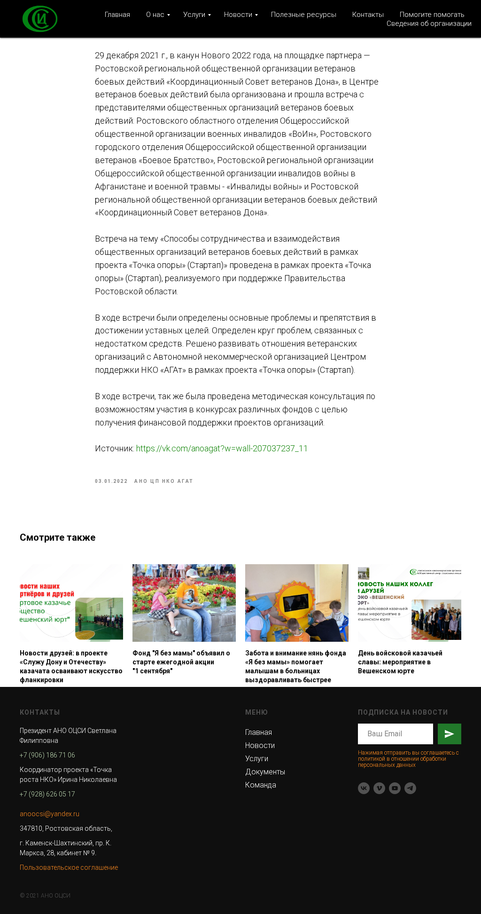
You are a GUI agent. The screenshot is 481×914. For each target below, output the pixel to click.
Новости (238, 14)
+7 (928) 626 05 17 (47, 794)
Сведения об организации (429, 23)
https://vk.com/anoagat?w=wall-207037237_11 (222, 448)
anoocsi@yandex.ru (49, 814)
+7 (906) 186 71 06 (47, 755)
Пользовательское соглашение (69, 867)
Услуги (194, 14)
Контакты (368, 14)
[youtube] (395, 788)
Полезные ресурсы (303, 14)
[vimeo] (379, 788)
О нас (155, 14)
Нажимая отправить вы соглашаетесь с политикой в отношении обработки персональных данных (408, 758)
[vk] (364, 788)
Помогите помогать (432, 14)
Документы (265, 771)
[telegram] (410, 788)
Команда (260, 784)
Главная (117, 14)
